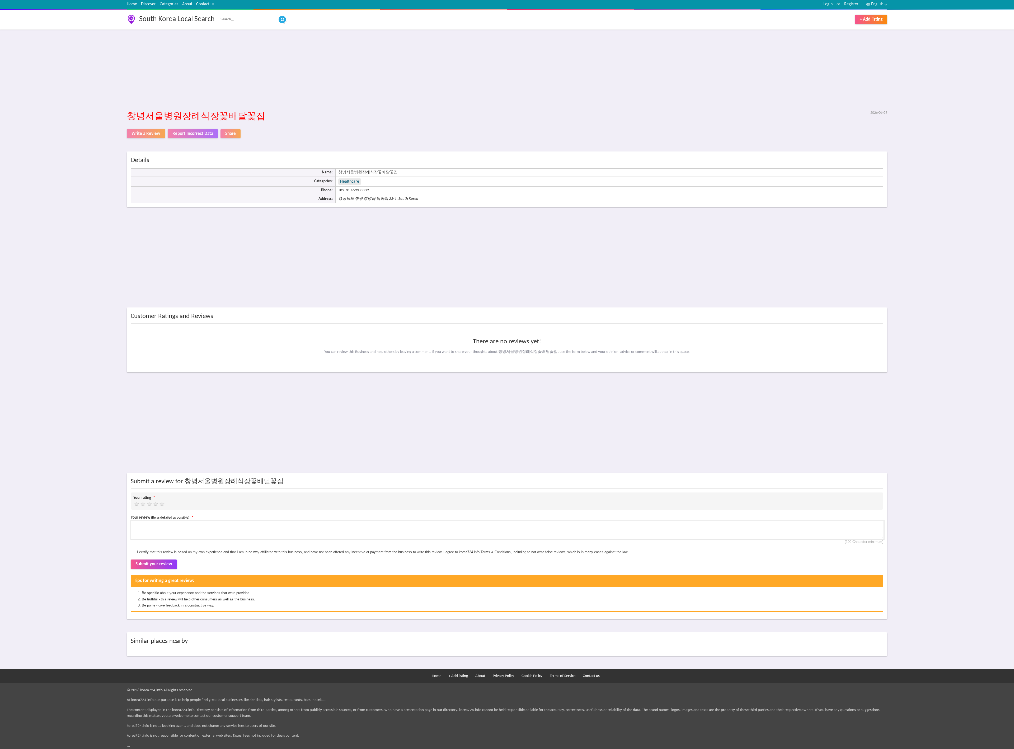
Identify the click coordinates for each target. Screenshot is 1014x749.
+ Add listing (871, 19)
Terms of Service (562, 676)
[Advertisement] (285, 70)
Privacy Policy (503, 676)
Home (132, 4)
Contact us (205, 4)
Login (828, 4)
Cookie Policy (532, 676)
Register (851, 4)
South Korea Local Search (177, 19)
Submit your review (153, 564)
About (187, 4)
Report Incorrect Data (192, 133)
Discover (148, 4)
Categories (169, 4)
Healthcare (349, 181)
